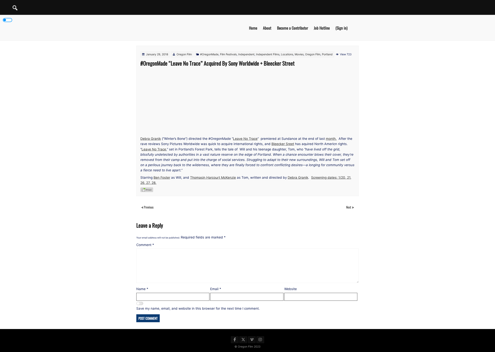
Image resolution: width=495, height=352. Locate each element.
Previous (149, 207)
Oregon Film (184, 54)
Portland (327, 54)
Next (349, 207)
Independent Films (267, 54)
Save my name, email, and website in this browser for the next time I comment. (198, 308)
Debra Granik (150, 139)
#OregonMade (209, 54)
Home (253, 28)
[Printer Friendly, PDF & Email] (146, 189)
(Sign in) (341, 28)
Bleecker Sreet (282, 144)
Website (290, 289)
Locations (287, 54)
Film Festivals (228, 54)
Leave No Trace (245, 139)
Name (142, 289)
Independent (246, 54)
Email (215, 289)
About (267, 28)
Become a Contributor (292, 28)
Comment (145, 245)
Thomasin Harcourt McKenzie (213, 177)
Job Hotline (322, 28)
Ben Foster (162, 177)
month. (331, 139)
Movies (299, 54)
